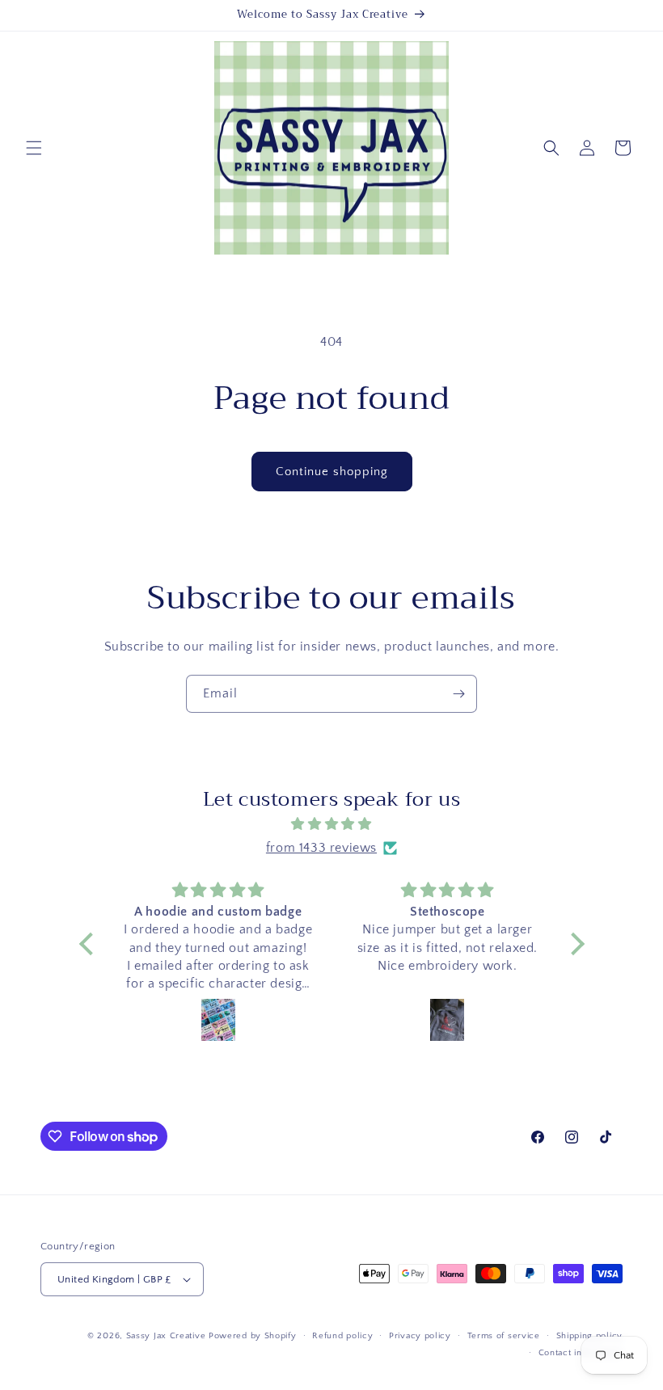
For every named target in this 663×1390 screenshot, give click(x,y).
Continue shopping (332, 471)
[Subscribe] (458, 694)
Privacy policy (420, 1336)
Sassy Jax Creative (167, 1336)
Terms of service (503, 1336)
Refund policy (342, 1336)
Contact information (580, 1353)
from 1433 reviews (321, 847)
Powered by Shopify (253, 1336)
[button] (34, 148)
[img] (332, 824)
